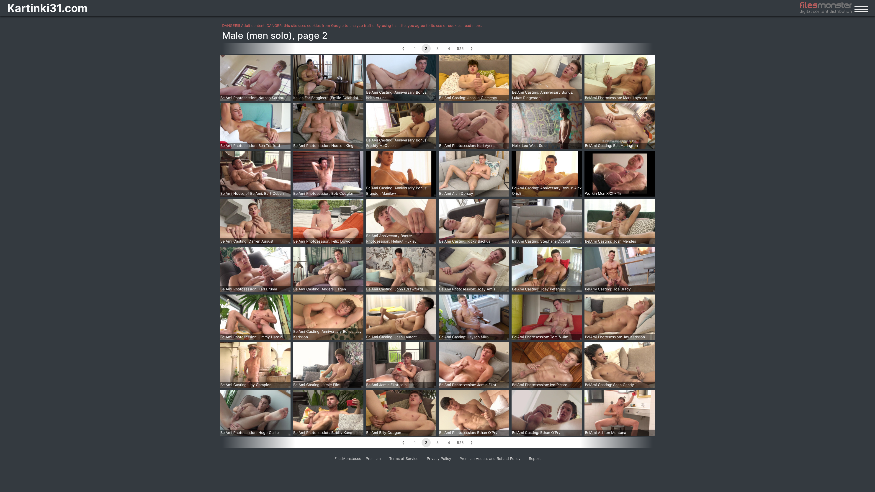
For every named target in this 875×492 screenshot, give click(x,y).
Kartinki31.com (47, 8)
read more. (472, 25)
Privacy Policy (439, 458)
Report (535, 458)
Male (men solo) (257, 35)
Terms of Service (403, 458)
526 (460, 48)
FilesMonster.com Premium (358, 458)
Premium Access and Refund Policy (490, 458)
